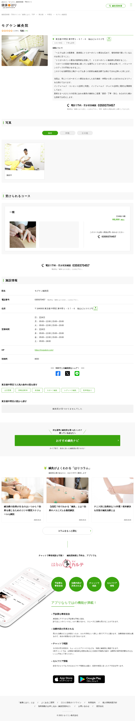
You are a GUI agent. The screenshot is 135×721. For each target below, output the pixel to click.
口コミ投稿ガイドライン (71, 702)
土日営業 (7, 390)
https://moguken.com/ (44, 350)
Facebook (58, 373)
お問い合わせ (83, 706)
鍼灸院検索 (117, 6)
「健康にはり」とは (26, 702)
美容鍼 (37, 390)
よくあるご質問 (47, 702)
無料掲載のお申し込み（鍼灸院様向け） (54, 706)
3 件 (26, 31)
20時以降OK (23, 390)
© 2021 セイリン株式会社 (67, 715)
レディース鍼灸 (70, 390)
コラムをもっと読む (67, 531)
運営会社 (100, 706)
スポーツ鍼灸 (52, 390)
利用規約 (92, 702)
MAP (109, 40)
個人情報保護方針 (109, 702)
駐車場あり (87, 390)
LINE (77, 373)
